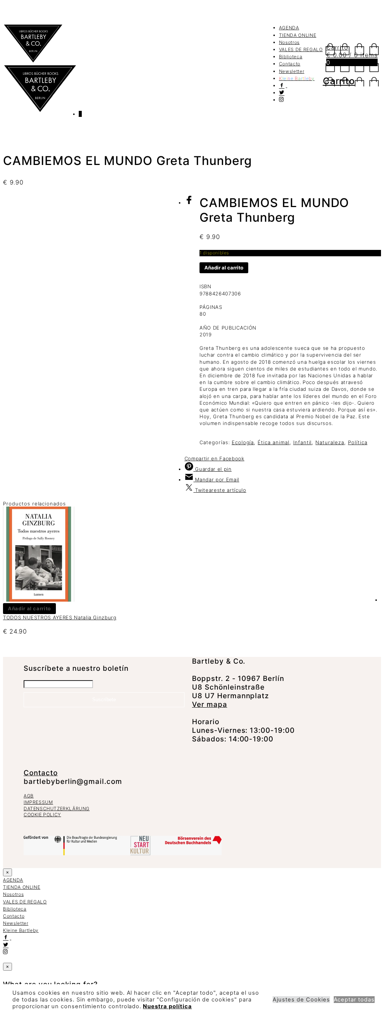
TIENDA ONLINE (297, 35)
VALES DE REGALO (301, 49)
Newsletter (291, 71)
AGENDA (289, 27)
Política (358, 442)
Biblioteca (291, 56)
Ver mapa (209, 704)
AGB (29, 796)
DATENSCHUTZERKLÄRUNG (57, 808)
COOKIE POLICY (42, 814)
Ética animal (274, 442)
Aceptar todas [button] (354, 999)
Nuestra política (167, 1006)
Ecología (243, 442)
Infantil (302, 442)
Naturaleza (329, 442)
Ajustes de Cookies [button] (301, 999)
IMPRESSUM (38, 802)
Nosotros (289, 42)
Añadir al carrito (223, 268)
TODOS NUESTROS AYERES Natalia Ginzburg (60, 617)
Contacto (289, 64)
